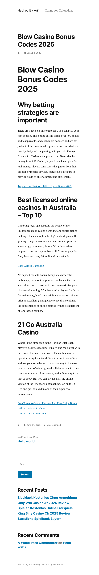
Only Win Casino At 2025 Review (43, 503)
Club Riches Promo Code (32, 413)
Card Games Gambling (31, 266)
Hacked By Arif (28, 10)
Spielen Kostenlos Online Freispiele (45, 508)
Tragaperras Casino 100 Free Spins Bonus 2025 (45, 186)
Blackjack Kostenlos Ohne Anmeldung (47, 497)
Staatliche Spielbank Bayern (39, 519)
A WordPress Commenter (37, 543)
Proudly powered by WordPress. (48, 564)
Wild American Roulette (31, 408)
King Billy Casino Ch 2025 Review (44, 513)
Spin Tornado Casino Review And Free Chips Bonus (47, 403)
